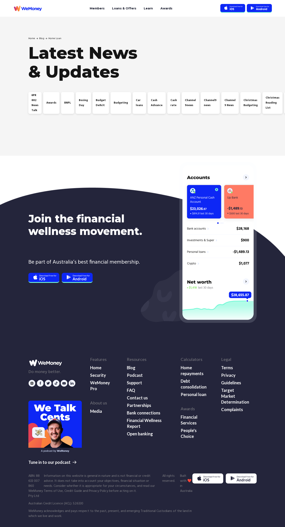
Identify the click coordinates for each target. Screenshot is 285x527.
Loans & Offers (124, 8)
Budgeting (121, 103)
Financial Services (189, 419)
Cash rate (173, 103)
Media (96, 411)
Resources (136, 359)
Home (31, 38)
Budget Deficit (101, 103)
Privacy (228, 375)
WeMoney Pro (100, 385)
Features (98, 359)
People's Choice (189, 433)
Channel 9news (190, 103)
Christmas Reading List (272, 103)
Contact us (137, 397)
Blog (41, 38)
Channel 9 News (230, 103)
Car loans (139, 103)
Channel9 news (210, 103)
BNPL (67, 103)
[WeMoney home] (27, 8)
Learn (148, 8)
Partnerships (139, 405)
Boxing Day (83, 103)
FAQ (131, 390)
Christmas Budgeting (250, 103)
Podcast (135, 375)
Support (134, 382)
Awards (166, 8)
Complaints (232, 409)
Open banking (140, 433)
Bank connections (143, 412)
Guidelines (231, 382)
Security (98, 375)
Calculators (191, 359)
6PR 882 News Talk (35, 103)
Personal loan (193, 394)
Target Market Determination (234, 396)
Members (97, 8)
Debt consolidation (194, 383)
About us (98, 402)
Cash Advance (157, 103)
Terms (227, 367)
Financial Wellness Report (144, 423)
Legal (226, 359)
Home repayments (192, 370)
